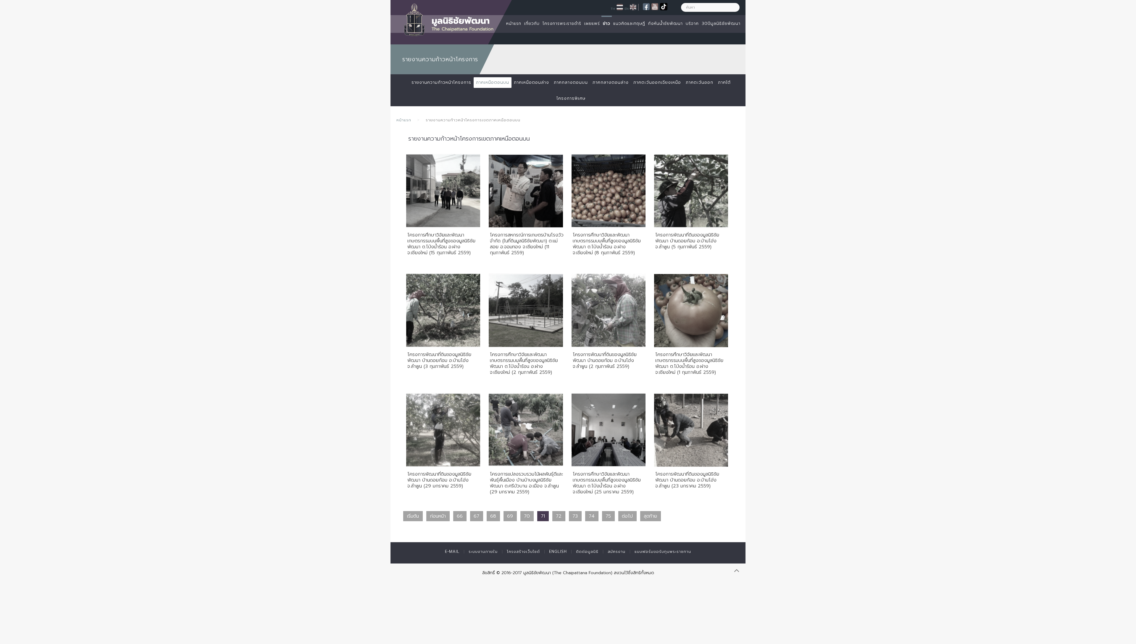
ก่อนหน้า (438, 516)
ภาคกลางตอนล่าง (611, 82)
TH (613, 8)
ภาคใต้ (724, 82)
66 (460, 516)
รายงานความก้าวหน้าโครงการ (441, 82)
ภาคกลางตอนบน (571, 82)
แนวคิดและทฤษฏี (629, 23)
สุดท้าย (650, 516)
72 (558, 516)
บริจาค (692, 23)
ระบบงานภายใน (483, 551)
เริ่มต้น (413, 516)
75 (608, 516)
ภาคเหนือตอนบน (492, 82)
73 (575, 516)
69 (510, 516)
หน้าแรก (513, 23)
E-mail (452, 551)
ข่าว (606, 23)
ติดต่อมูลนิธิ (587, 551)
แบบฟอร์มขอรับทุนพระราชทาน (663, 551)
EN (627, 8)
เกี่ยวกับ (532, 23)
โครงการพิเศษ (570, 98)
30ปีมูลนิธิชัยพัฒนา (721, 23)
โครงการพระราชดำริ (562, 23)
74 (592, 516)
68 (493, 516)
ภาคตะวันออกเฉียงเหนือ (657, 82)
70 (527, 516)
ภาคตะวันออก (699, 82)
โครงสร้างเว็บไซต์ (523, 551)
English (558, 551)
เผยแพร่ (592, 23)
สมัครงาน (616, 551)
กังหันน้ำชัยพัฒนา (665, 23)
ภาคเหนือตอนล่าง (531, 82)
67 (476, 516)
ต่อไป (627, 516)
